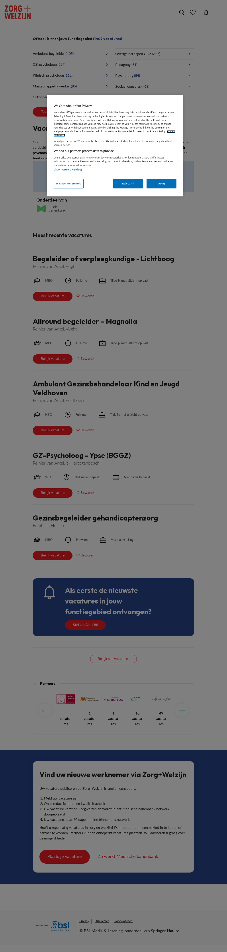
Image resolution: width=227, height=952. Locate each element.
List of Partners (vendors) (68, 169)
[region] (115, 145)
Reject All (128, 183)
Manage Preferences (68, 183)
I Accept (161, 183)
